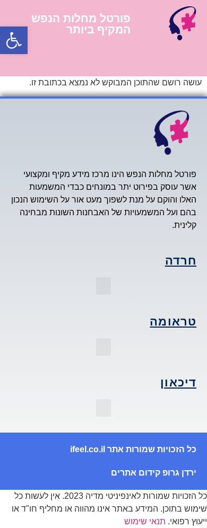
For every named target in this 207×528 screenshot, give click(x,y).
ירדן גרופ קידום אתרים (153, 472)
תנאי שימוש (145, 521)
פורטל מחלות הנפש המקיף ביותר (81, 24)
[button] (14, 40)
